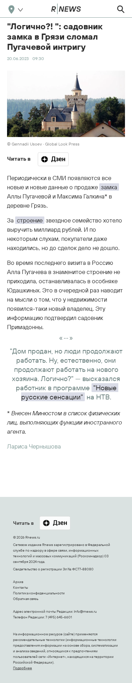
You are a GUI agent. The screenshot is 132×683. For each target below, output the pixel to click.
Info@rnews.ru (85, 611)
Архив (18, 582)
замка (109, 187)
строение (30, 220)
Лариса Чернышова (34, 446)
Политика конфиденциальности (39, 593)
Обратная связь (25, 598)
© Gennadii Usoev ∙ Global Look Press (43, 144)
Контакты (20, 587)
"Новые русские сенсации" (69, 392)
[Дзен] (53, 159)
